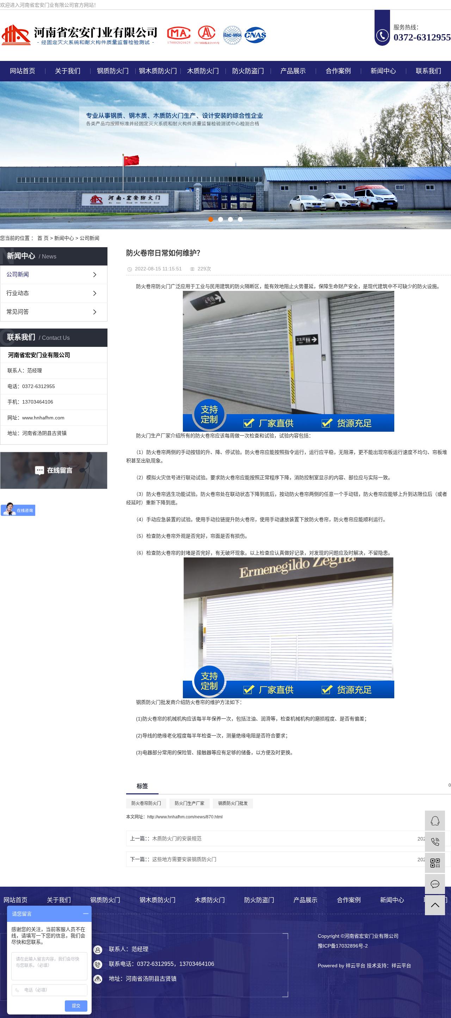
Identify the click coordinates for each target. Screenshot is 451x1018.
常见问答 (17, 312)
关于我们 (67, 71)
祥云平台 (401, 965)
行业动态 (17, 293)
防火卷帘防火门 (146, 803)
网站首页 (22, 71)
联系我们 (428, 71)
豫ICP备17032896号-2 (343, 946)
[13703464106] (435, 842)
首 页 (43, 238)
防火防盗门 (248, 71)
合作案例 (338, 71)
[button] (210, 219)
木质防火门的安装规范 (177, 838)
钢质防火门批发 (233, 803)
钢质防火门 (113, 71)
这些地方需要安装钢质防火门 (184, 859)
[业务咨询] (435, 821)
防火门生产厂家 (189, 803)
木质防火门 (203, 71)
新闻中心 (383, 71)
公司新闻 (89, 238)
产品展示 (293, 71)
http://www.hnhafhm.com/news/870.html (185, 816)
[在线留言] (435, 884)
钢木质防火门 (158, 71)
